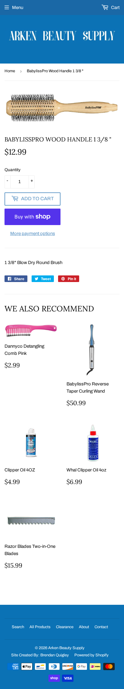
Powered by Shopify (91, 655)
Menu (17, 7)
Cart (114, 7)
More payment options (32, 233)
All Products (40, 627)
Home (10, 71)
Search (18, 627)
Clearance (64, 627)
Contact (101, 627)
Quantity (12, 170)
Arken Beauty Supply (66, 648)
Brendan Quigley (54, 655)
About (84, 627)
